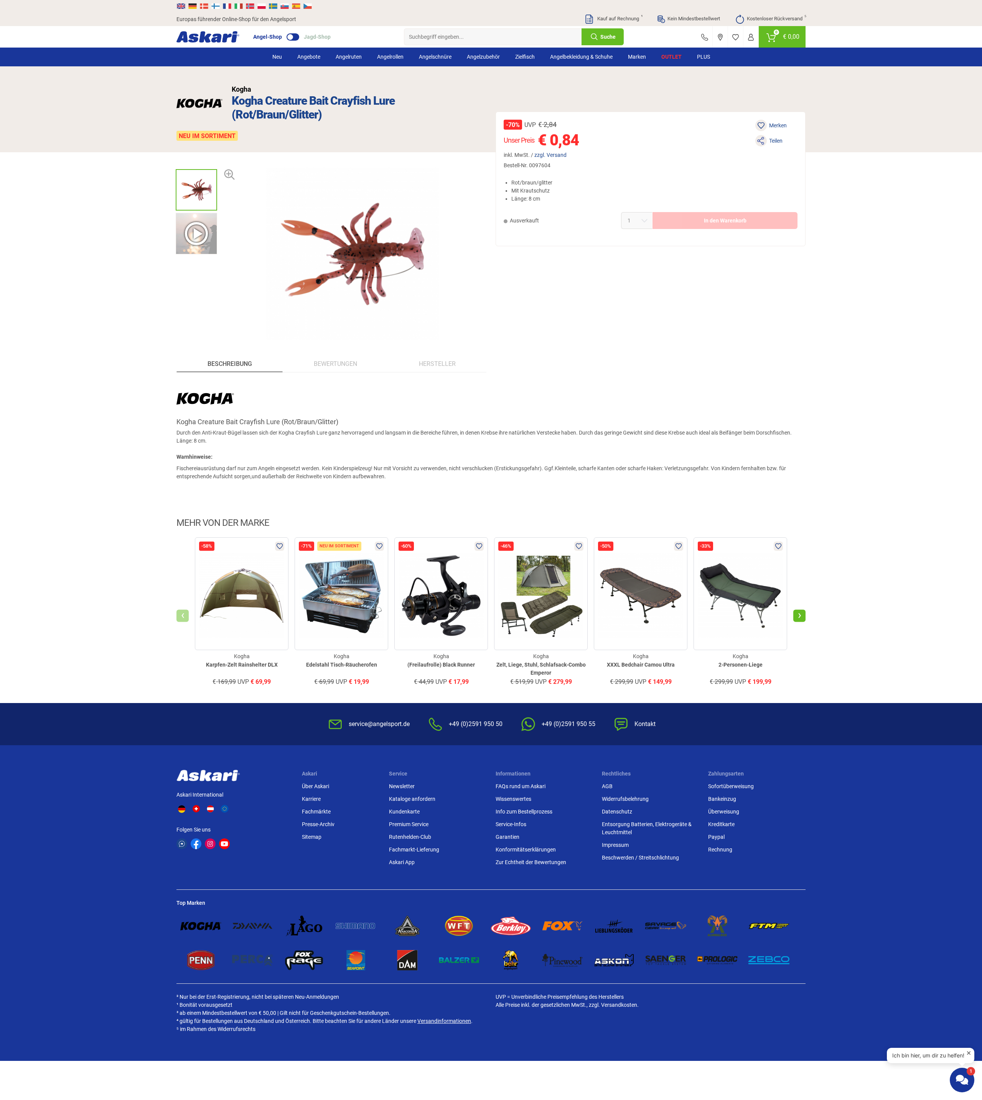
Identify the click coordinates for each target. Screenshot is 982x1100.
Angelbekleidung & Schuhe (581, 57)
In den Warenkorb (725, 220)
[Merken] (735, 37)
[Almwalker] (717, 926)
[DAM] (407, 960)
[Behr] (510, 960)
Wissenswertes (513, 799)
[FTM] (768, 926)
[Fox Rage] (304, 960)
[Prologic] (717, 960)
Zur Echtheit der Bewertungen (531, 862)
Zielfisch (525, 57)
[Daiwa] (252, 926)
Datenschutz (617, 812)
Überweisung (723, 812)
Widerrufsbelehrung (625, 799)
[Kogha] (199, 103)
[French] (227, 6)
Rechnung (720, 849)
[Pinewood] (562, 960)
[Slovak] (284, 6)
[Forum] (181, 843)
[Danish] (204, 6)
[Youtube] (224, 843)
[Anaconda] (407, 926)
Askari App (402, 862)
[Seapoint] (355, 960)
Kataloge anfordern (412, 799)
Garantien (507, 837)
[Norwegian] (250, 6)
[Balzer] (458, 960)
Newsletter (402, 786)
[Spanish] (296, 6)
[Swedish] (273, 6)
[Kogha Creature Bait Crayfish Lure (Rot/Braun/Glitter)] (196, 190)
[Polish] (261, 6)
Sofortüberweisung (731, 786)
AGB (607, 786)
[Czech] (307, 6)
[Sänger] (665, 960)
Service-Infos (511, 824)
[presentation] (196, 162)
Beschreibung (230, 363)
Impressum (615, 845)
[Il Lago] (304, 926)
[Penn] (200, 960)
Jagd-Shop (317, 37)
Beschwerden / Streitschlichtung (640, 858)
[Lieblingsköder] (613, 926)
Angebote (308, 57)
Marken (637, 57)
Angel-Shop (267, 37)
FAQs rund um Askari (520, 786)
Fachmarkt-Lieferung (414, 849)
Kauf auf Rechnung (619, 18)
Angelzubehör (483, 57)
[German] (192, 6)
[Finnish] (215, 6)
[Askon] (613, 960)
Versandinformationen (444, 1021)
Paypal (716, 837)
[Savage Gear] (665, 926)
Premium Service (408, 824)
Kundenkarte (404, 812)
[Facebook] (196, 843)
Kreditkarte (721, 824)
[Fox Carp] (562, 926)
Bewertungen (335, 363)
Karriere (311, 799)
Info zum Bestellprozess (524, 812)
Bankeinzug (722, 799)
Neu (277, 57)
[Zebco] (768, 960)
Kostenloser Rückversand (776, 18)
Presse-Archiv (318, 824)
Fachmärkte (316, 812)
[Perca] (252, 960)
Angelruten (349, 57)
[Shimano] (355, 926)
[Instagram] (210, 843)
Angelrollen (390, 57)
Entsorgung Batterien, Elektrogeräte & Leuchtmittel (647, 828)
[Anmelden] (751, 37)
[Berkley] (510, 926)
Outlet (671, 57)
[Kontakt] (704, 37)
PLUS (703, 57)
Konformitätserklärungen (526, 849)
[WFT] (458, 926)
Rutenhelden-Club (410, 837)
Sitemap (311, 837)
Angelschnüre (435, 57)
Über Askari (315, 786)
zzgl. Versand (550, 155)
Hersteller (437, 363)
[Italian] (238, 6)
